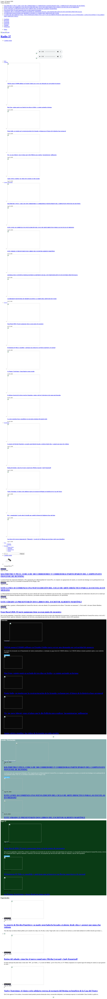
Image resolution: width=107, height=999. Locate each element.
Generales (6, 62)
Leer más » (7, 655)
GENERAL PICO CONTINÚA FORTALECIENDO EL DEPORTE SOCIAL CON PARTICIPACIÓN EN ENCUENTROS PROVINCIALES (43, 11)
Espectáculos (6, 422)
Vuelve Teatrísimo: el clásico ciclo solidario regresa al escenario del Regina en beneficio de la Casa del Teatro (34, 491)
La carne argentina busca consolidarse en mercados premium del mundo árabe (27, 419)
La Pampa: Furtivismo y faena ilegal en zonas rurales (20, 371)
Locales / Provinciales (8, 182)
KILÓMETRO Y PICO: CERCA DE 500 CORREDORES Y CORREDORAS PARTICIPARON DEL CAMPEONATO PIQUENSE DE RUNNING (44, 5)
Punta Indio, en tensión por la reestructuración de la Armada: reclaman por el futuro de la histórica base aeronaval (36, 131)
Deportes (9, 543)
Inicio (5, 61)
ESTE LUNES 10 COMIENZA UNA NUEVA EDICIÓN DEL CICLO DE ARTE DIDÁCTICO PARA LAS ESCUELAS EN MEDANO (41, 7)
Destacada (3, 569)
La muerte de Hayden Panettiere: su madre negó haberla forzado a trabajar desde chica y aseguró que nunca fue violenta (38, 444)
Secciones (6, 545)
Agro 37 (5, 302)
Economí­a (9, 544)
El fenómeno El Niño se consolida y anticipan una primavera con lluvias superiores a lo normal (31, 347)
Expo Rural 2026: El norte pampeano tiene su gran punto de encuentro (22, 10)
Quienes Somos (10, 547)
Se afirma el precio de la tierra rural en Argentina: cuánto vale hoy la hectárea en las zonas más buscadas (34, 395)
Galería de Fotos (10, 549)
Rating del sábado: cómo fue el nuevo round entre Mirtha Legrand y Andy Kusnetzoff (29, 467)
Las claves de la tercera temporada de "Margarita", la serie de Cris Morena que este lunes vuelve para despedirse (36, 539)
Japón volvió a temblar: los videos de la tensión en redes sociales (23, 178)
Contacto (9, 550)
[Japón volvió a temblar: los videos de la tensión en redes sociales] (13, 728)
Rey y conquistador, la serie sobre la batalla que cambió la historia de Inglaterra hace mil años (31, 515)
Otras (5, 542)
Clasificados (9, 548)
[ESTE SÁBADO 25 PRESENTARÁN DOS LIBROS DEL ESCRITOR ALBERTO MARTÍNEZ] (13, 812)
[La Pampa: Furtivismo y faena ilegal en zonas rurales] (13, 889)
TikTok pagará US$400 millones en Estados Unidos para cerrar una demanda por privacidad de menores (33, 83)
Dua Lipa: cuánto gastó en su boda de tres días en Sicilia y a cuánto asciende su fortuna (29, 107)
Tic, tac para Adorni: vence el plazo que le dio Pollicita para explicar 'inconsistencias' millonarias (32, 155)
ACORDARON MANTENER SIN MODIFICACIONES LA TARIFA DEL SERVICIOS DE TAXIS (31, 13)
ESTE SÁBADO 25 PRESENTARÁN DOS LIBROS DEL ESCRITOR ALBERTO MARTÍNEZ (30, 8)
